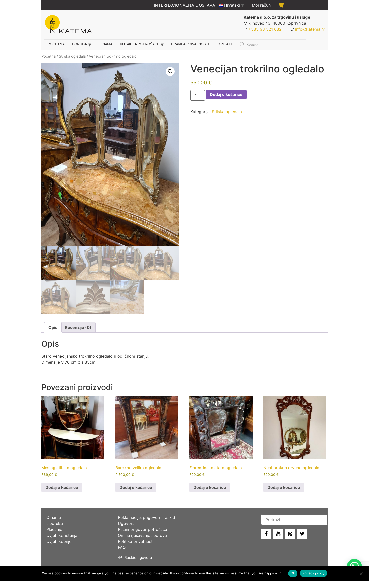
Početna (56, 44)
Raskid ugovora (135, 557)
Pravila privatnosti (190, 44)
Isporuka (54, 523)
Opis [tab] (52, 327)
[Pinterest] (290, 534)
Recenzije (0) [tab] (78, 327)
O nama (105, 44)
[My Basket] (281, 5)
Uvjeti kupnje (58, 541)
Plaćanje (54, 529)
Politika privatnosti (136, 541)
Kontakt (225, 44)
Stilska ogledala (72, 56)
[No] (361, 573)
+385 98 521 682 (265, 29)
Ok (293, 573)
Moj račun (261, 5)
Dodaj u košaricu (226, 94)
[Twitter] (302, 534)
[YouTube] (278, 534)
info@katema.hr (310, 29)
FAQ (122, 547)
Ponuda (79, 44)
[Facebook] (266, 534)
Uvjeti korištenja (61, 535)
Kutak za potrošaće (139, 44)
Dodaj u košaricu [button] (61, 487)
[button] (170, 71)
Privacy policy (313, 573)
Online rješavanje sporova (142, 535)
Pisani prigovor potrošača (142, 529)
